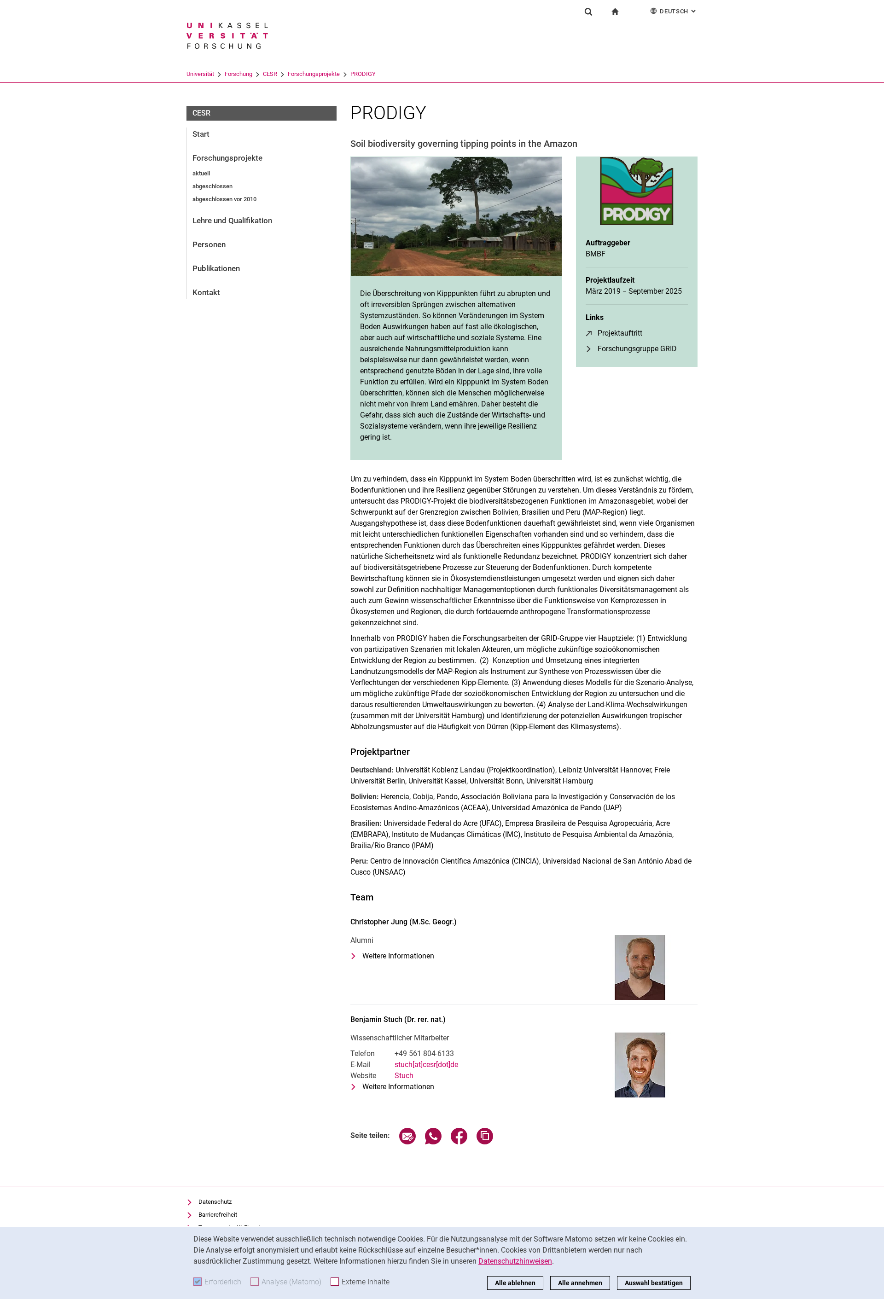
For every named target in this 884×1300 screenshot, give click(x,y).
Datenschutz (215, 1201)
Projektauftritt (620, 333)
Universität (200, 73)
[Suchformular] (588, 11)
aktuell (201, 173)
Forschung (238, 73)
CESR (270, 73)
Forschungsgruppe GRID (637, 348)
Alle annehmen (580, 1283)
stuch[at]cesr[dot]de (426, 1064)
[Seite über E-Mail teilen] (407, 1142)
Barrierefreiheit (217, 1214)
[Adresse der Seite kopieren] (485, 1142)
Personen (209, 244)
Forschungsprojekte (314, 73)
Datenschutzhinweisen (515, 1261)
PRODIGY (363, 73)
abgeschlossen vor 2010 (224, 199)
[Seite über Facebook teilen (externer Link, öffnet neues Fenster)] (459, 1142)
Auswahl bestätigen (654, 1283)
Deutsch (679, 11)
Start (200, 134)
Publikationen (216, 268)
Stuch (404, 1075)
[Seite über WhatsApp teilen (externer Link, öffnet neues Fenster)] (433, 1142)
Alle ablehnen (515, 1283)
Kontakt (206, 292)
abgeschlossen (212, 186)
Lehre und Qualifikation (232, 220)
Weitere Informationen (398, 957)
